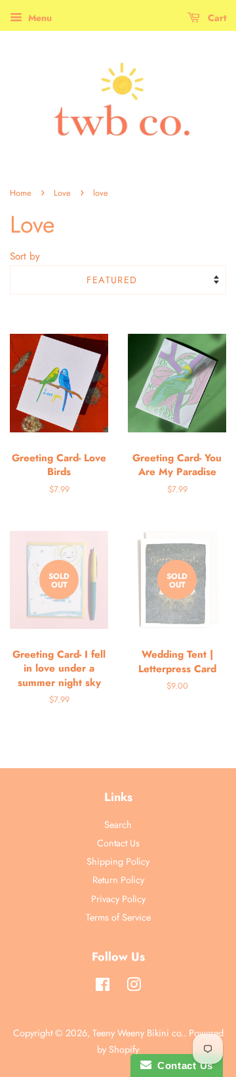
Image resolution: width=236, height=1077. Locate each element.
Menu (39, 17)
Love (62, 193)
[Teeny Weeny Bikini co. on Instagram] (134, 987)
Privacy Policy (118, 898)
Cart (215, 17)
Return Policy (118, 879)
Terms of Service (118, 917)
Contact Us (118, 843)
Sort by (25, 256)
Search (118, 824)
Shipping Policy (118, 861)
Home (20, 193)
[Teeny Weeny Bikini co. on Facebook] (102, 987)
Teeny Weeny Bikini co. (138, 1033)
